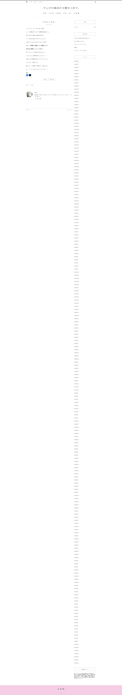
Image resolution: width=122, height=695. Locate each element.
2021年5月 (76, 256)
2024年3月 (76, 151)
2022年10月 (76, 203)
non (29, 85)
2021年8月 (76, 247)
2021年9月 (76, 244)
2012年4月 (76, 594)
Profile (35, 1)
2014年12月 (76, 495)
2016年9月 (76, 430)
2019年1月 (76, 343)
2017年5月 (76, 405)
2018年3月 (76, 374)
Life (70, 13)
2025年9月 (76, 95)
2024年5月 (76, 145)
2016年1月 (76, 455)
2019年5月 (76, 331)
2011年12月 (76, 607)
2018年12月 (76, 346)
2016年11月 (76, 424)
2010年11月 (76, 647)
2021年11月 (76, 238)
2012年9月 (76, 579)
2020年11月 (76, 275)
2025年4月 (76, 110)
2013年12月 (76, 532)
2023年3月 (76, 188)
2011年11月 (76, 610)
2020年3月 (76, 300)
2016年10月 (76, 427)
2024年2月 (76, 154)
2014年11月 (76, 498)
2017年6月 (76, 402)
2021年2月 (76, 265)
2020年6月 (76, 290)
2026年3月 (76, 76)
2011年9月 (76, 616)
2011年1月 (76, 641)
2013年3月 (76, 560)
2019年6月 (76, 328)
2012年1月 (76, 604)
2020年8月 (76, 284)
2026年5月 (76, 70)
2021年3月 (76, 262)
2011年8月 (76, 619)
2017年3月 (76, 411)
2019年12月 (76, 309)
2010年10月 (76, 650)
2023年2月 (76, 191)
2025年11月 (76, 89)
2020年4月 (76, 297)
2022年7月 (76, 213)
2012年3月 (76, 597)
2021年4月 (76, 259)
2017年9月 (76, 393)
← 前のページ (27, 109)
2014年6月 (76, 514)
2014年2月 (76, 526)
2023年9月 (76, 169)
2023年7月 (76, 176)
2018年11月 (76, 349)
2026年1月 (76, 82)
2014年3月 (76, 523)
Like (45, 79)
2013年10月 (76, 538)
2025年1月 (76, 120)
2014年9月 (76, 504)
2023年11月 (76, 163)
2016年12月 (76, 421)
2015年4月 (76, 483)
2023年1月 (76, 194)
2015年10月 (76, 464)
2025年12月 (76, 86)
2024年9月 (76, 132)
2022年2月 (76, 228)
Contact (40, 1)
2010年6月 (76, 663)
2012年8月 (76, 582)
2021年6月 (76, 253)
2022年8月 (76, 210)
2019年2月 (76, 340)
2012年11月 (76, 573)
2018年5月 (76, 368)
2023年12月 (76, 160)
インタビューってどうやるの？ (80, 50)
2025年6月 (76, 104)
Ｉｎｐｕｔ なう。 (49, 22)
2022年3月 (76, 225)
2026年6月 (76, 67)
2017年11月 (76, 386)
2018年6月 (76, 365)
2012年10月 (76, 576)
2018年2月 (76, 377)
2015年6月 (76, 476)
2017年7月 (76, 399)
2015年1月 (76, 492)
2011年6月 (76, 625)
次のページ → (70, 109)
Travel (45, 13)
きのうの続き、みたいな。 (79, 41)
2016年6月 (76, 439)
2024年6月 (76, 141)
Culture (51, 13)
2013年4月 (76, 557)
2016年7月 (76, 436)
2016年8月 (76, 433)
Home (30, 1)
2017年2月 (76, 414)
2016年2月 (76, 452)
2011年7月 (76, 622)
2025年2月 (76, 117)
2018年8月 (76, 359)
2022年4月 (76, 222)
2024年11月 (76, 126)
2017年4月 (76, 408)
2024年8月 (76, 135)
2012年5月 (76, 591)
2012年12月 (76, 569)
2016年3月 (76, 449)
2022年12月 (76, 197)
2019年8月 (76, 321)
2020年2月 (76, 303)
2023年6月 (76, 179)
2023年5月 (76, 182)
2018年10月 (76, 352)
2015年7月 (76, 473)
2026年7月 (76, 64)
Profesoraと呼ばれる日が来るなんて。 (82, 38)
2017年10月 (76, 390)
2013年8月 (76, 545)
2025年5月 (76, 107)
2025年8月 (76, 98)
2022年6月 (76, 216)
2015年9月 (76, 467)
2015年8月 (76, 470)
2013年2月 (76, 563)
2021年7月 (76, 250)
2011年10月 (76, 613)
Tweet (52, 79)
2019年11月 (76, 312)
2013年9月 (76, 542)
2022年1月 (76, 231)
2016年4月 (76, 445)
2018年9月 (76, 355)
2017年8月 (76, 396)
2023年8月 (76, 172)
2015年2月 (76, 489)
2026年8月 (76, 61)
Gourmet (58, 13)
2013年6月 (76, 551)
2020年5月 (76, 293)
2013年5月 (76, 554)
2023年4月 (76, 185)
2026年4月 (76, 73)
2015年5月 (76, 480)
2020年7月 (76, 287)
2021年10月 (76, 241)
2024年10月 (76, 129)
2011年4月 (76, 632)
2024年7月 (76, 138)
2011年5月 (76, 628)
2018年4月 (76, 371)
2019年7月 (76, 324)
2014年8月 (76, 507)
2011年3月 (76, 635)
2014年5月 (76, 517)
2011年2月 (76, 638)
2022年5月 (76, 219)
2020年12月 (76, 272)
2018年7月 (76, 362)
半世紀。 (76, 47)
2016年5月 (76, 442)
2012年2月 (76, 601)
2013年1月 (76, 566)
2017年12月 (76, 383)
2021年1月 (76, 269)
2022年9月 (76, 207)
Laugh (65, 13)
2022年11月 (76, 200)
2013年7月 (76, 548)
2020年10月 (76, 278)
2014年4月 (76, 520)
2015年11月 (76, 461)
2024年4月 (76, 148)
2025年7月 (76, 101)
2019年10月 (76, 315)
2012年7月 (76, 585)
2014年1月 (76, 529)
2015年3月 (76, 486)
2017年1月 (76, 417)
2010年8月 (76, 656)
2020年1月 (76, 306)
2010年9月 (76, 653)
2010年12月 (76, 644)
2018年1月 (76, 380)
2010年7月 (76, 659)
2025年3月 (76, 113)
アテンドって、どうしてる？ (80, 44)
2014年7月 (76, 511)
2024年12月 (76, 123)
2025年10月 (76, 92)
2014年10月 (76, 501)
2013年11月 (76, 535)
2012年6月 (76, 588)
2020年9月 (76, 281)
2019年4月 (76, 334)
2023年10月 (76, 166)
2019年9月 (76, 318)
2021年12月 (76, 234)
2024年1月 (76, 157)
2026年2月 (76, 79)
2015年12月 (76, 458)
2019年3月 (76, 337)
